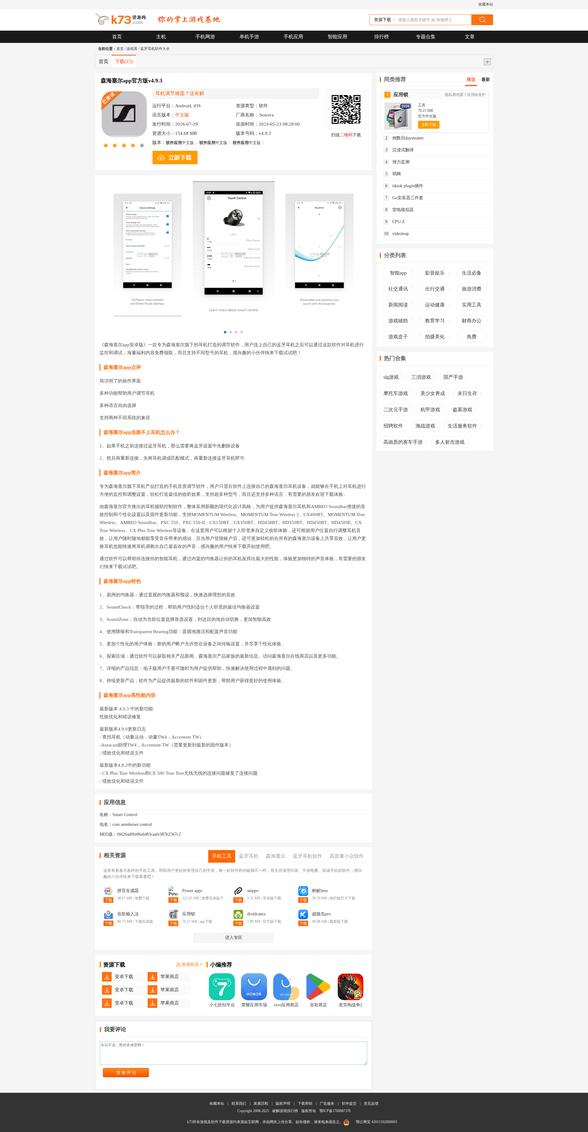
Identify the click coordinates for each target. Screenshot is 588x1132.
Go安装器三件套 (404, 198)
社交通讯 (398, 288)
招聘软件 (393, 425)
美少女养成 (432, 393)
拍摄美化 (435, 336)
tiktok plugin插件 (404, 186)
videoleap (396, 233)
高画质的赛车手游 (403, 442)
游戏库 (132, 49)
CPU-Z (395, 221)
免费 (472, 336)
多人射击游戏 (450, 442)
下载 (124, 61)
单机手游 (249, 36)
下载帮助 (305, 1103)
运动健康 (435, 304)
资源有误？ (192, 964)
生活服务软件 (462, 425)
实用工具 (471, 304)
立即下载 (428, 125)
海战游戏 (425, 425)
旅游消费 (471, 288)
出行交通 (435, 288)
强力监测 (397, 162)
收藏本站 (485, 4)
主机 (161, 36)
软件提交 (349, 1103)
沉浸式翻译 (399, 150)
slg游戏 (391, 377)
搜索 (482, 20)
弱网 (393, 174)
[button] (225, 332)
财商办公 (471, 320)
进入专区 (233, 937)
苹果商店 (169, 976)
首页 (117, 36)
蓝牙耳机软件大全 (155, 49)
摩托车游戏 (395, 393)
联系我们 (239, 1103)
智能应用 (337, 36)
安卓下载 (124, 976)
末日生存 (467, 393)
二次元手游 (395, 409)
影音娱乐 (435, 272)
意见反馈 (371, 1103)
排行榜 (381, 36)
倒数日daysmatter (404, 138)
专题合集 (425, 36)
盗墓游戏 (462, 409)
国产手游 (453, 377)
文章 (470, 36)
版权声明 (283, 1103)
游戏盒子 (398, 336)
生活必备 (471, 272)
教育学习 (435, 320)
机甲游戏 (430, 409)
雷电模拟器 (399, 209)
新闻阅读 (398, 304)
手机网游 (205, 36)
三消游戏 (421, 377)
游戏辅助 (398, 320)
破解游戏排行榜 (285, 1111)
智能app (398, 272)
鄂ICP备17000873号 (335, 1111)
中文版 (180, 142)
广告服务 (327, 1103)
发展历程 (261, 1103)
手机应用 (293, 36)
